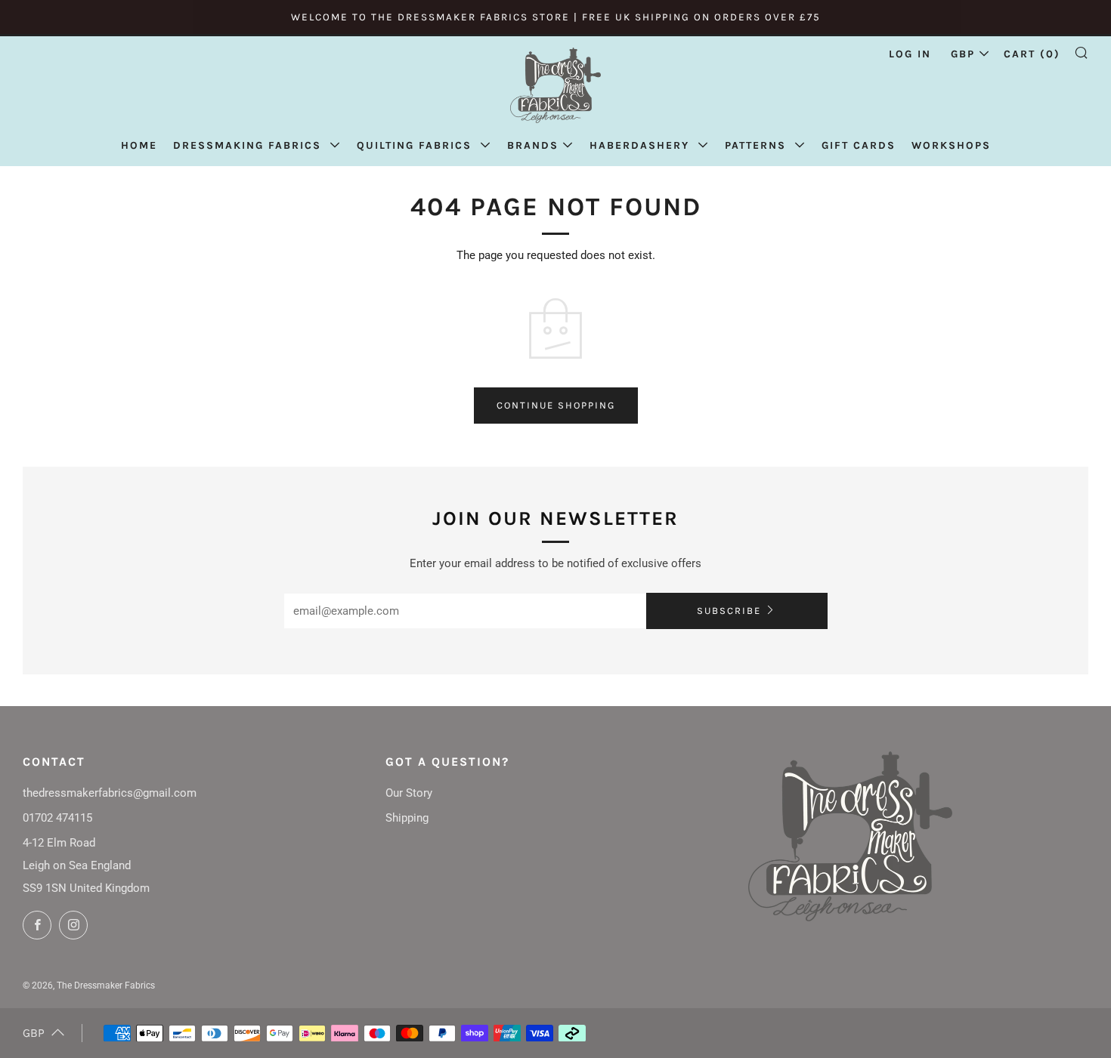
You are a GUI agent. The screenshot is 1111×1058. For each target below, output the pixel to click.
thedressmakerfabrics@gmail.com (110, 793)
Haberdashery (642, 145)
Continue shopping (556, 405)
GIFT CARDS (859, 145)
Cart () (1032, 54)
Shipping (407, 818)
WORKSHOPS (951, 145)
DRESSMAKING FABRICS (249, 145)
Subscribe (729, 610)
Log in (910, 54)
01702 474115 (57, 818)
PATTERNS (758, 145)
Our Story (408, 793)
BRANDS (533, 145)
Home (139, 145)
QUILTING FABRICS (416, 145)
